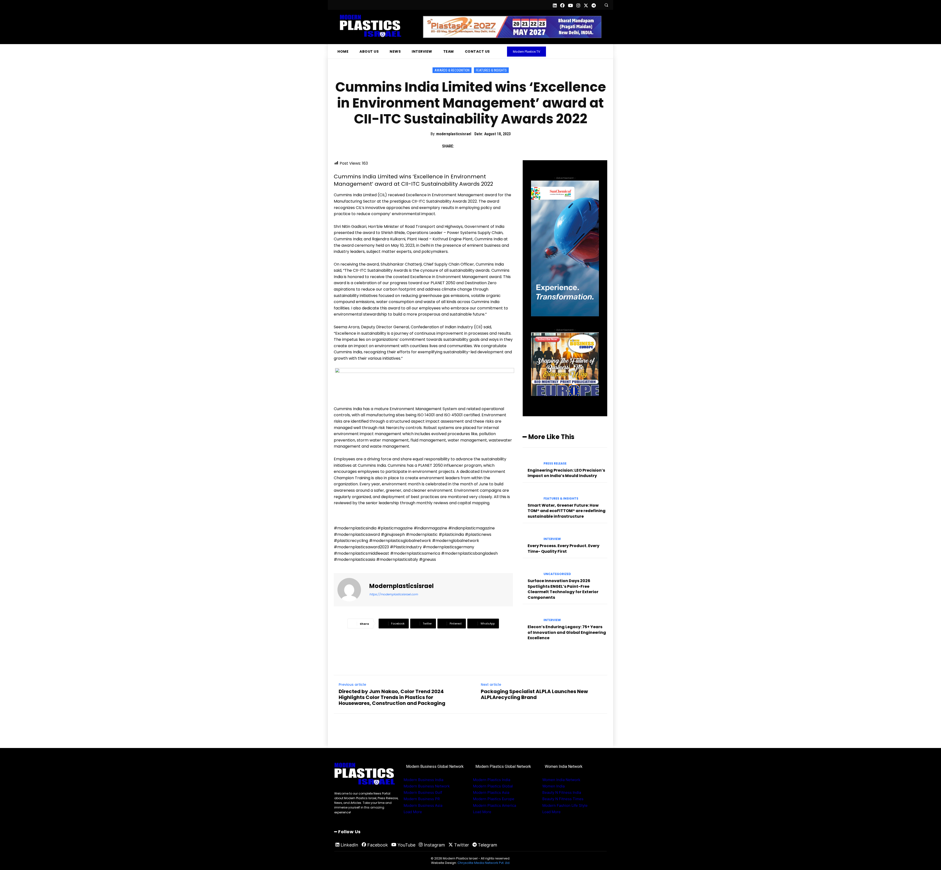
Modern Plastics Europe (493, 798)
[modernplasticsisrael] (352, 589)
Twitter (461, 844)
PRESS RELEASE (555, 463)
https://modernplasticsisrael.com (393, 594)
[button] (606, 5)
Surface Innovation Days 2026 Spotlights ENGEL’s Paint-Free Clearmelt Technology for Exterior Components (563, 589)
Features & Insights (491, 70)
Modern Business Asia (423, 805)
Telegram (487, 844)
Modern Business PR (422, 798)
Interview (552, 539)
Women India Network (561, 779)
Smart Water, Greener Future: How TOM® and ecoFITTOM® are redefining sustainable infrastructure (567, 510)
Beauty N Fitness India (561, 792)
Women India (553, 786)
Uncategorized (557, 574)
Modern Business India (423, 779)
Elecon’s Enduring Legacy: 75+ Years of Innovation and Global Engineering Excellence (567, 632)
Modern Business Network (427, 786)
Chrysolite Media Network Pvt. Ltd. (484, 862)
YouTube (406, 844)
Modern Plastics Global (493, 786)
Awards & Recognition (452, 70)
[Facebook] (460, 146)
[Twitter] (471, 146)
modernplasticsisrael (453, 134)
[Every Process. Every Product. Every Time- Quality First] (531, 534)
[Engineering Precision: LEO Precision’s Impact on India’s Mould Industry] (531, 459)
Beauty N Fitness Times (562, 798)
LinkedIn (349, 844)
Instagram (434, 844)
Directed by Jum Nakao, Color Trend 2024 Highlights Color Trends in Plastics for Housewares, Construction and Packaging (392, 697)
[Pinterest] (483, 146)
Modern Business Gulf (423, 792)
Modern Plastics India (491, 779)
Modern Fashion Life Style (565, 805)
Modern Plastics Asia (491, 792)
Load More (413, 811)
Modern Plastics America (494, 805)
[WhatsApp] (494, 146)
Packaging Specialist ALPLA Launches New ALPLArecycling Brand (534, 694)
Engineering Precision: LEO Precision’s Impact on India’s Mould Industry (566, 472)
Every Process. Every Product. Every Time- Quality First (563, 548)
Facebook (377, 844)
